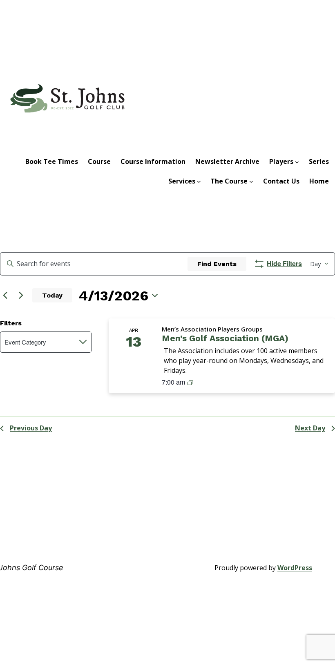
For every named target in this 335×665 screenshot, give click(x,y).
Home (319, 181)
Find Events (217, 264)
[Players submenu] (297, 161)
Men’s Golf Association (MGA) (225, 338)
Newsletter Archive (227, 161)
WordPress (294, 567)
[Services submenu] (199, 181)
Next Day (310, 427)
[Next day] (21, 295)
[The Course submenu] (251, 181)
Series (319, 161)
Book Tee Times (51, 161)
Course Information (153, 161)
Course (99, 161)
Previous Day (31, 427)
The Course (229, 181)
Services (181, 181)
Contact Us (281, 181)
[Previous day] (5, 295)
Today (52, 295)
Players (281, 161)
